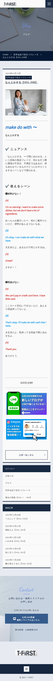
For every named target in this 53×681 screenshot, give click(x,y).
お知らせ (9, 476)
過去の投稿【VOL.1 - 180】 (18, 497)
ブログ (8, 483)
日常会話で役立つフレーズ (18, 77)
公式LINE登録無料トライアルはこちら (28, 618)
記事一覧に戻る (26, 455)
